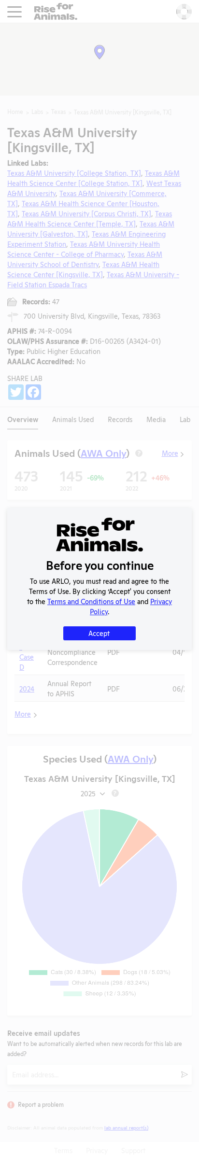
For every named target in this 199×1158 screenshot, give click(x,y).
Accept (99, 632)
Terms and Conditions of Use (91, 601)
